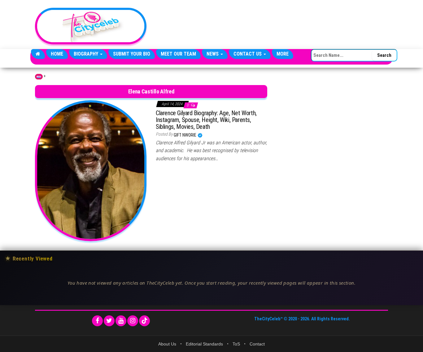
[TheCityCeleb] (38, 54)
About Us (167, 343)
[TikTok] (144, 320)
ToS (236, 343)
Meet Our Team (178, 54)
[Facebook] (97, 320)
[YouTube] (121, 320)
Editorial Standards (204, 343)
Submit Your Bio (131, 54)
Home (57, 54)
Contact (257, 343)
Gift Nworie (185, 135)
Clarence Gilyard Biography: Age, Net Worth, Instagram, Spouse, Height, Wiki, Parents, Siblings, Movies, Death (206, 119)
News (213, 54)
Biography (86, 54)
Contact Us (248, 54)
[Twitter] (109, 320)
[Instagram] (132, 320)
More (283, 54)
